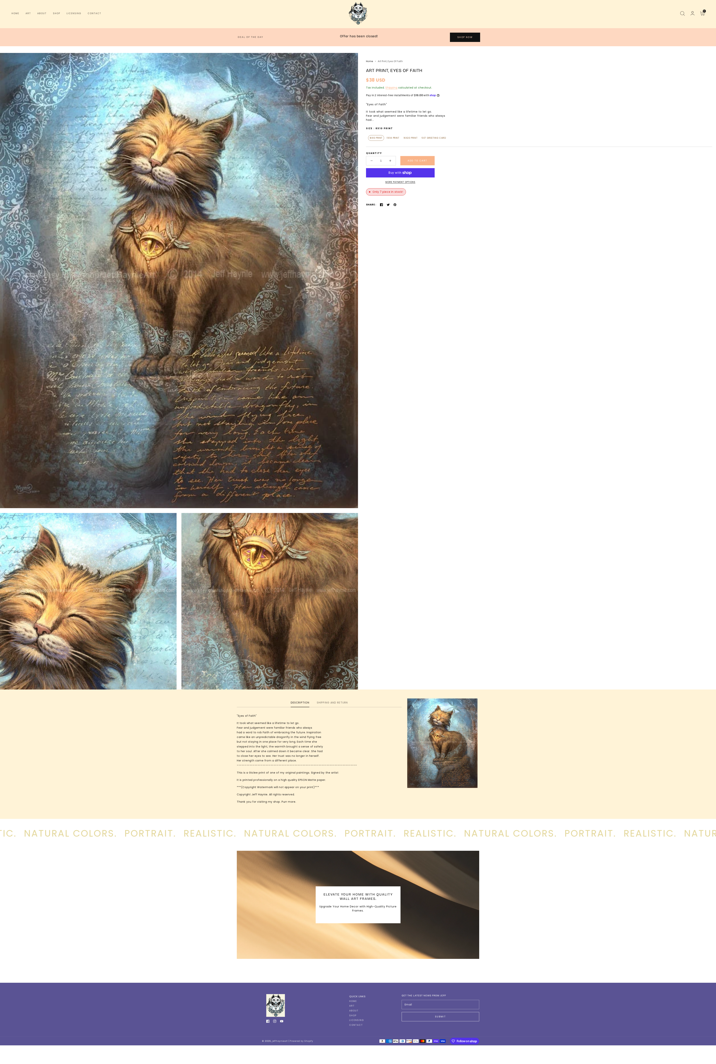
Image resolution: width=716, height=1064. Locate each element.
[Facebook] (381, 204)
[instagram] (274, 1022)
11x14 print (393, 137)
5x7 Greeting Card (434, 137)
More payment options (400, 182)
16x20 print (410, 137)
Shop (353, 1015)
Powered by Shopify (301, 1041)
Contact (356, 1025)
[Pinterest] (394, 204)
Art (352, 1005)
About (354, 1010)
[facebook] (267, 1022)
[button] (682, 13)
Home (369, 61)
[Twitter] (388, 204)
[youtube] (281, 1022)
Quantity (374, 153)
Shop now (465, 37)
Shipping (391, 87)
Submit (440, 1016)
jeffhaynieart (280, 1041)
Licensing (356, 1020)
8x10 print (376, 137)
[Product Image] (179, 280)
